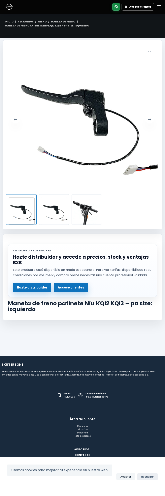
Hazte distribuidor (32, 287)
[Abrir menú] (159, 7)
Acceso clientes (71, 287)
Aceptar (125, 477)
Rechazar (147, 477)
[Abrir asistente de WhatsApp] (116, 7)
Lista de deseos (82, 435)
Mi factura (82, 432)
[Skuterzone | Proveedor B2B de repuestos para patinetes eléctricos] (9, 7)
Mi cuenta (82, 426)
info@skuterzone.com (97, 396)
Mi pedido (82, 429)
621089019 (69, 396)
